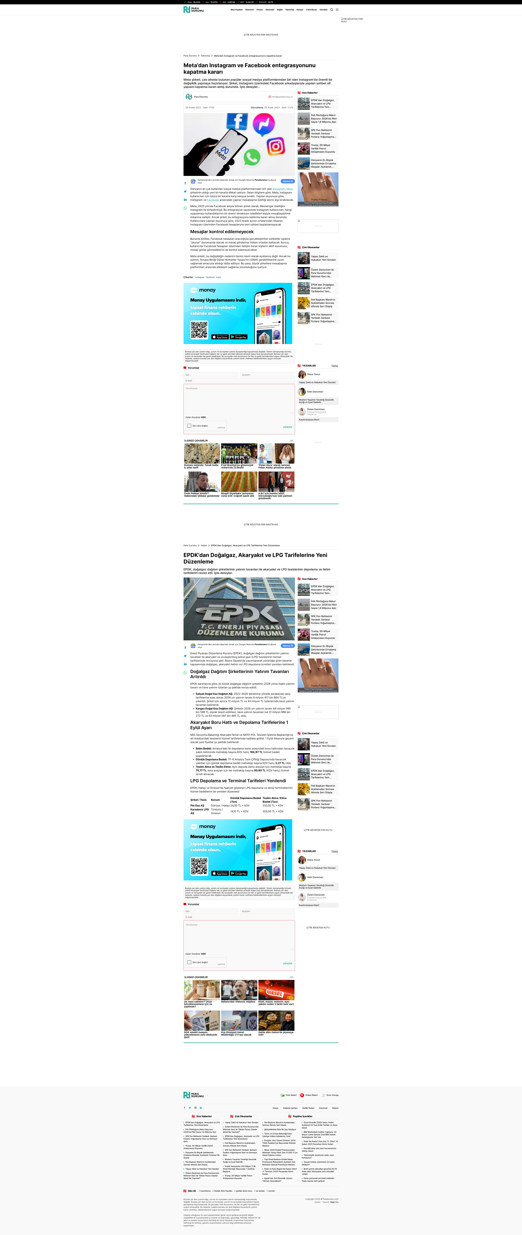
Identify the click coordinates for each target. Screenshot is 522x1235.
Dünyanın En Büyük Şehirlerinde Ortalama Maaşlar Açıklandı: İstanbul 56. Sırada (202, 1155)
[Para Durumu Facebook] (185, 1108)
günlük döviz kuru (244, 1191)
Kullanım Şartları (290, 1108)
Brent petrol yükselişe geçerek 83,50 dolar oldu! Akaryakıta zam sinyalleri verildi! (319, 1171)
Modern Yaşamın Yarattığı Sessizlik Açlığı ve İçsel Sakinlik (316, 401)
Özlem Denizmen (316, 409)
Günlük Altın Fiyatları (223, 1191)
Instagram (279, 188)
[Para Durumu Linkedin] (201, 1108)
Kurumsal (323, 1108)
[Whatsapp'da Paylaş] (185, 208)
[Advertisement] (170, 58)
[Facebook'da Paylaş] (185, 183)
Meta (289, 188)
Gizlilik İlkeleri (308, 1108)
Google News (245, 180)
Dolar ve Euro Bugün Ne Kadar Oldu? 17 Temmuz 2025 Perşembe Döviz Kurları (279, 1171)
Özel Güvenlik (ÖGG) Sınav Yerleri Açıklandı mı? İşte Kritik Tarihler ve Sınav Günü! (320, 1125)
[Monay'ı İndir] (239, 314)
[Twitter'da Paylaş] (185, 191)
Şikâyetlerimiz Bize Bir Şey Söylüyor (280, 1129)
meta (218, 277)
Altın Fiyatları (237, 9)
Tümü (334, 365)
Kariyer (300, 9)
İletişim (335, 1108)
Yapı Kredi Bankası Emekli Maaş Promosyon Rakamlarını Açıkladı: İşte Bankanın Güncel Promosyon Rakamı (278, 1162)
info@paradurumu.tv (282, 96)
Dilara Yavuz (313, 374)
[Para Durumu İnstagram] (195, 1108)
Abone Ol (288, 181)
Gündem (324, 9)
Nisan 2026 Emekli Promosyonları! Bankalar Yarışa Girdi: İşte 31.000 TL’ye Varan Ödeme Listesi (279, 1152)
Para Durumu (190, 55)
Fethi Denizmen (315, 391)
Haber (204, 545)
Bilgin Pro (334, 1202)
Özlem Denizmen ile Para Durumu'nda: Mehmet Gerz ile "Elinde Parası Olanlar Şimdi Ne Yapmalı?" (201, 1175)
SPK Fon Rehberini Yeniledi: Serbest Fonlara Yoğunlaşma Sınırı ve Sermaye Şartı (200, 1138)
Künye (275, 1108)
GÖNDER (287, 427)
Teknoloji (289, 9)
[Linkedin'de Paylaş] (185, 199)
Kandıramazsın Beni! (309, 419)
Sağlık (280, 9)
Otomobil (269, 9)
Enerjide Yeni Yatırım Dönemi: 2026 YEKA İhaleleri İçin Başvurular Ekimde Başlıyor (279, 1143)
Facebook (213, 199)
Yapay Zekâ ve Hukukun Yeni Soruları (317, 382)
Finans (260, 9)
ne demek (260, 1191)
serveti (271, 1191)
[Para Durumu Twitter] (190, 1108)
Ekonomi (250, 9)
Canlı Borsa (311, 9)
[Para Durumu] (194, 9)
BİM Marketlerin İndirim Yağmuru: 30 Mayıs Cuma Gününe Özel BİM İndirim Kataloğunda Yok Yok (319, 1134)
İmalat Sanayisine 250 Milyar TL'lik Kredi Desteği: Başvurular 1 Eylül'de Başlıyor (239, 1169)
